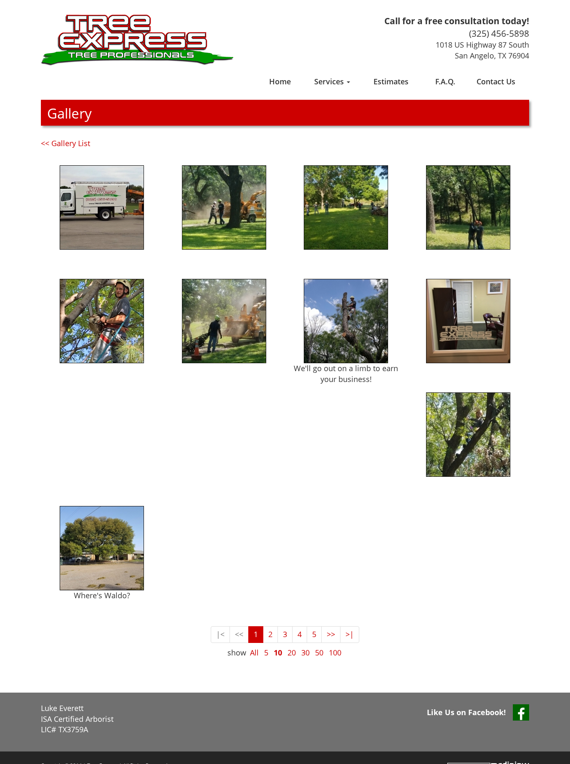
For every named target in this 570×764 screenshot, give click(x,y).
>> (331, 634)
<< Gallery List (65, 143)
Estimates (391, 81)
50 (319, 653)
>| (350, 634)
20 (292, 653)
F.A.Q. (445, 81)
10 (278, 653)
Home (280, 81)
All (254, 653)
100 (335, 653)
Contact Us (496, 81)
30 (305, 653)
